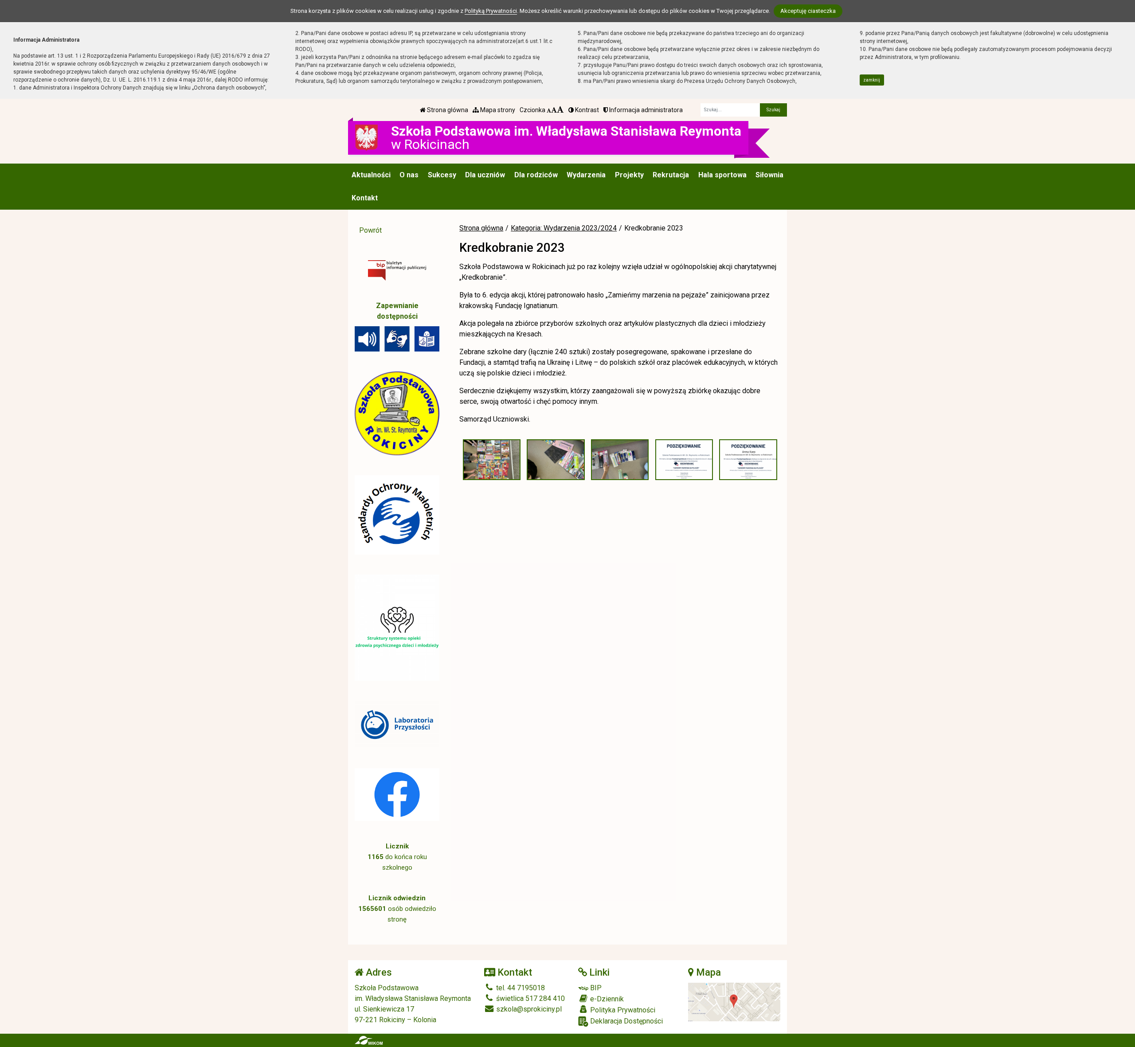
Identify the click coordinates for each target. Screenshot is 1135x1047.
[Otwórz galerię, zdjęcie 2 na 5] (555, 459)
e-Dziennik (606, 999)
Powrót (370, 230)
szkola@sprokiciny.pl (528, 1009)
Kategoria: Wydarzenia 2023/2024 (564, 228)
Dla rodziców (536, 175)
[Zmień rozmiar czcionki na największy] (560, 109)
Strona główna (447, 109)
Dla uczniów (485, 175)
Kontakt (365, 198)
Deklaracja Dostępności (625, 1021)
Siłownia (769, 175)
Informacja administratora (645, 109)
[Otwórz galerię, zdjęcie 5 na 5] (748, 459)
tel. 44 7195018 (519, 988)
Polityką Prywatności (491, 11)
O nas (409, 175)
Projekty (629, 175)
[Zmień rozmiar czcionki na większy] (554, 109)
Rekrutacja (671, 175)
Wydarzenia (586, 175)
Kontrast (586, 109)
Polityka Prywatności (621, 1010)
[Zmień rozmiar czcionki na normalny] (549, 109)
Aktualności (371, 175)
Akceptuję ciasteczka (808, 11)
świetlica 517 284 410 (529, 998)
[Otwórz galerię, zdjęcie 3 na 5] (620, 459)
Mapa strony (497, 109)
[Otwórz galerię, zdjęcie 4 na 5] (684, 459)
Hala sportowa (722, 175)
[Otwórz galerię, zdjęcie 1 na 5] (492, 459)
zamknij (871, 80)
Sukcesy (442, 175)
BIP (595, 988)
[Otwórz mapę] (734, 1001)
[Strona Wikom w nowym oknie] (369, 1040)
